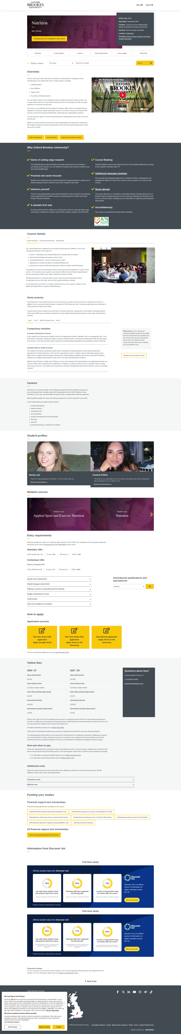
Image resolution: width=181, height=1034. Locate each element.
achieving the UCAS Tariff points (55, 544)
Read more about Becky (38, 482)
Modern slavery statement (120, 1025)
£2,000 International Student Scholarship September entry (48, 811)
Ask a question (52, 137)
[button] (59, 579)
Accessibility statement (98, 1025)
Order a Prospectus (35, 137)
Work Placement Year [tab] (47, 320)
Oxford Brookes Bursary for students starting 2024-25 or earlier (92, 811)
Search (139, 63)
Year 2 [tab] (36, 320)
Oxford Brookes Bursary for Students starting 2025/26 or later (49, 823)
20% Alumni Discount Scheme (83, 823)
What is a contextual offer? (36, 564)
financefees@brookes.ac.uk (134, 683)
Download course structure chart (134, 355)
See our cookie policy (52, 1010)
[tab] (59, 579)
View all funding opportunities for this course (44, 835)
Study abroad (102, 189)
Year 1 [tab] (30, 320)
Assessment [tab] (60, 240)
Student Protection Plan (147, 1025)
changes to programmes (66, 973)
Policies (131, 1025)
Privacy (136, 1025)
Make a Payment (71, 755)
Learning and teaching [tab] (46, 240)
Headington (130, 33)
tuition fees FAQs (58, 727)
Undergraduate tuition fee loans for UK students (132, 817)
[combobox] (105, 63)
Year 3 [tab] (58, 320)
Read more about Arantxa (102, 484)
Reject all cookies (44, 1027)
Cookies (108, 1025)
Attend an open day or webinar (72, 137)
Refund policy (66, 758)
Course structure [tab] (32, 240)
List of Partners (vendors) (11, 1022)
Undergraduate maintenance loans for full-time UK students (92, 817)
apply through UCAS (62, 652)
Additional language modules (111, 173)
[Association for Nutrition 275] (101, 222)
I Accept (58, 1027)
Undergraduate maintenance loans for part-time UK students (48, 817)
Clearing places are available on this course (49, 38)
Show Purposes (12, 1027)
